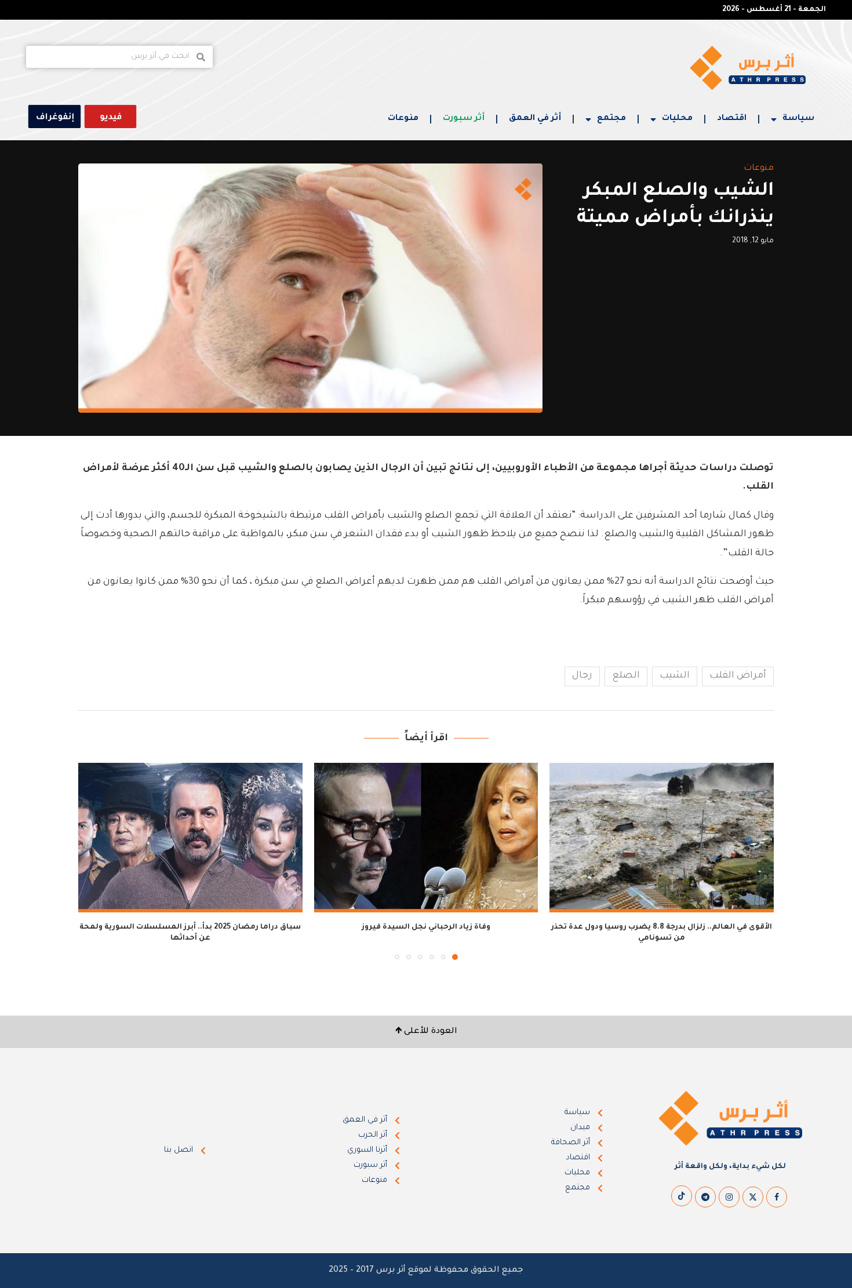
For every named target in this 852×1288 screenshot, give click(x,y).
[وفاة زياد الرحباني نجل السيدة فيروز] (426, 837)
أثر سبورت (464, 118)
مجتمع (611, 118)
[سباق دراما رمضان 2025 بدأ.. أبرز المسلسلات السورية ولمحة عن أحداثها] (190, 837)
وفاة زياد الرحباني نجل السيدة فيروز (426, 927)
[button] (94, 861)
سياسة (798, 118)
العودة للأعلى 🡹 (426, 1031)
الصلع (626, 676)
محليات (677, 118)
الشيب (675, 676)
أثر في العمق (535, 118)
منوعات (403, 118)
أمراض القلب (737, 676)
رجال (582, 676)
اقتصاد (732, 118)
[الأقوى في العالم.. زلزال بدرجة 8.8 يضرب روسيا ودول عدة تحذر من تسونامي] (661, 837)
